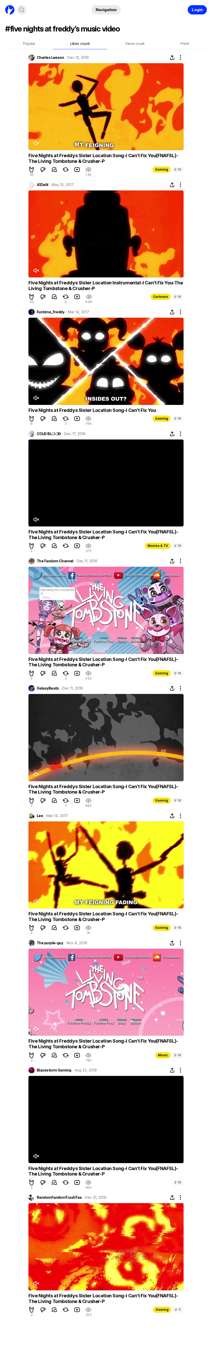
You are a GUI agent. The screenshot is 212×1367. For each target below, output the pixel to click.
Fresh (184, 43)
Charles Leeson (50, 57)
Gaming (161, 169)
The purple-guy (50, 943)
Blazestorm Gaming (54, 1070)
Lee (40, 816)
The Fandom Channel (55, 561)
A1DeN (42, 185)
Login (197, 9)
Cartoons (160, 297)
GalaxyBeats (48, 688)
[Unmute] (36, 143)
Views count (134, 43)
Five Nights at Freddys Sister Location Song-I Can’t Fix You (92, 410)
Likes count (80, 43)
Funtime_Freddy (50, 312)
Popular (29, 43)
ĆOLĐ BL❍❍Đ (49, 434)
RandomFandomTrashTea (59, 1197)
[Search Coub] (21, 9)
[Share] (172, 57)
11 (178, 1309)
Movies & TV (158, 546)
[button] (31, 169)
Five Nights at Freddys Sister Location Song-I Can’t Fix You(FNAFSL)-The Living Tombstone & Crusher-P (103, 158)
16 (177, 169)
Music (163, 1055)
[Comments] (54, 169)
